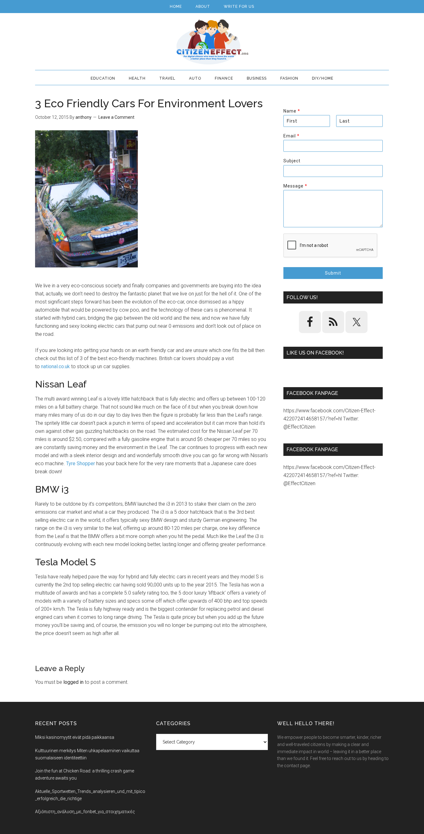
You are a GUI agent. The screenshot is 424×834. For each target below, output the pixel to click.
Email (291, 135)
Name (291, 111)
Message (295, 185)
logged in (73, 682)
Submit (333, 273)
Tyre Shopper (80, 463)
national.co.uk (55, 366)
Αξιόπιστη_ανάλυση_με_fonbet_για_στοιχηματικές (85, 811)
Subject (291, 160)
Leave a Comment (116, 117)
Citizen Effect (212, 42)
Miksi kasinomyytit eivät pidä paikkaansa (74, 737)
